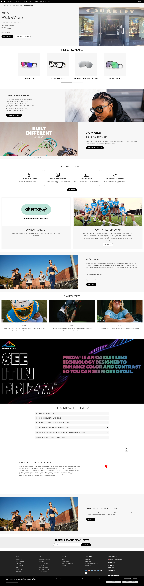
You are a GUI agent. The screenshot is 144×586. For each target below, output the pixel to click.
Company (64, 556)
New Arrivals (11, 1)
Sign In (139, 1)
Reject (113, 581)
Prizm (31, 1)
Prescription (43, 1)
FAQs (17, 567)
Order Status (88, 561)
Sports (36, 1)
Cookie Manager (32, 579)
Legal (40, 556)
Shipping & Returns (20, 565)
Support (17, 556)
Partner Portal (65, 561)
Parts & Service (19, 569)
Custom (25, 1)
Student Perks (111, 567)
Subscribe (90, 519)
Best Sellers (19, 1)
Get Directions (7, 36)
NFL (49, 1)
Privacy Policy (127, 578)
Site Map (64, 565)
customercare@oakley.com (91, 563)
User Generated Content (45, 571)
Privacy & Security (43, 563)
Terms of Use (42, 561)
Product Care (19, 559)
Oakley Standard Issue (116, 559)
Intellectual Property (44, 569)
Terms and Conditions (44, 559)
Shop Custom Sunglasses (95, 147)
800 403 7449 (88, 565)
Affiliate (63, 559)
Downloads (18, 571)
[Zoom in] (126, 448)
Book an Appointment (14, 115)
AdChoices (41, 565)
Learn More (72, 190)
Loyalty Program (111, 562)
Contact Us (87, 559)
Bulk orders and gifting (67, 563)
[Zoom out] (126, 450)
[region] (106, 468)
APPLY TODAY (91, 284)
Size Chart (18, 563)
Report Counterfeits (44, 567)
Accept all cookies (130, 581)
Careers (63, 569)
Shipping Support (20, 561)
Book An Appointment (23, 36)
